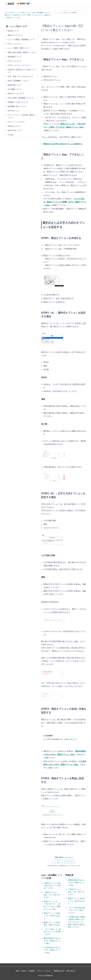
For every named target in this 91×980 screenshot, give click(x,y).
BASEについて (13, 31)
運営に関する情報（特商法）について (22, 52)
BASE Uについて (14, 126)
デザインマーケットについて (19, 65)
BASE (18, 971)
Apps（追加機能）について (41, 12)
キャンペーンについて (16, 122)
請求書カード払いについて (18, 102)
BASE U (24, 971)
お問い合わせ (70, 971)
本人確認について (14, 89)
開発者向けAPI (59, 971)
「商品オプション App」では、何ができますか (52, 894)
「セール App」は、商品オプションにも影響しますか (52, 931)
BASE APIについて (15, 130)
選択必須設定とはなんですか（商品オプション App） (52, 940)
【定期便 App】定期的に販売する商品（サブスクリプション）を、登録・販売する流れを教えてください (76, 922)
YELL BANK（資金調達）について (21, 98)
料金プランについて (15, 35)
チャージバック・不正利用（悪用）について (22, 116)
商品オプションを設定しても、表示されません (52, 915)
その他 (10, 135)
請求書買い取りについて (17, 106)
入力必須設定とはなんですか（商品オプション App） (52, 950)
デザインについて (14, 61)
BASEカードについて (16, 93)
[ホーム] (18, 5)
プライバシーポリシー (44, 971)
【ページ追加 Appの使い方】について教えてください (76, 910)
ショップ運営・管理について (19, 48)
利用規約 (32, 971)
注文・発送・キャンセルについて (20, 76)
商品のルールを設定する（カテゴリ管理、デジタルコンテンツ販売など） (28, 15)
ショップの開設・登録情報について (21, 39)
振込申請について (14, 85)
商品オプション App (13, 17)
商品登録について (14, 57)
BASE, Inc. (49, 975)
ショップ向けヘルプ (23, 12)
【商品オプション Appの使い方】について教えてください (52, 885)
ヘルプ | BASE (9, 12)
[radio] (58, 861)
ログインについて (14, 44)
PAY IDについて (14, 111)
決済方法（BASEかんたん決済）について (22, 71)
